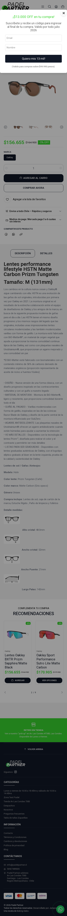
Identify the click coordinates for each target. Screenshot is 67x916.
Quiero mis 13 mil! (33, 58)
